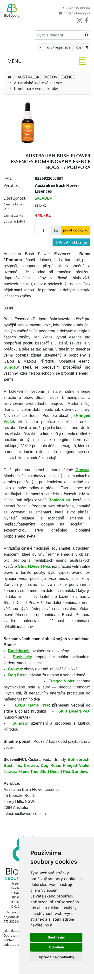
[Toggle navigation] (81, 61)
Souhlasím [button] (56, 937)
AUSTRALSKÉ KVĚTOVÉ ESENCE (46, 77)
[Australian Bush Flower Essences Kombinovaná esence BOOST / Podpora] (28, 122)
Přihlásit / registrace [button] (54, 47)
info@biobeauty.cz (76, 13)
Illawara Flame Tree (21, 772)
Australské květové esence (38, 82)
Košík (80, 47)
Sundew (11, 367)
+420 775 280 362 (78, 8)
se (24, 675)
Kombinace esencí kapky (36, 88)
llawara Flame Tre (30, 705)
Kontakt (9, 940)
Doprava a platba (16, 935)
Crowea (14, 669)
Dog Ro (15, 675)
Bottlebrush (19, 651)
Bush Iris (22, 657)
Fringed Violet (61, 681)
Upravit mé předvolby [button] (56, 957)
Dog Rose (50, 766)
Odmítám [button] (56, 947)
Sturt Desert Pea (73, 711)
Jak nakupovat (14, 930)
